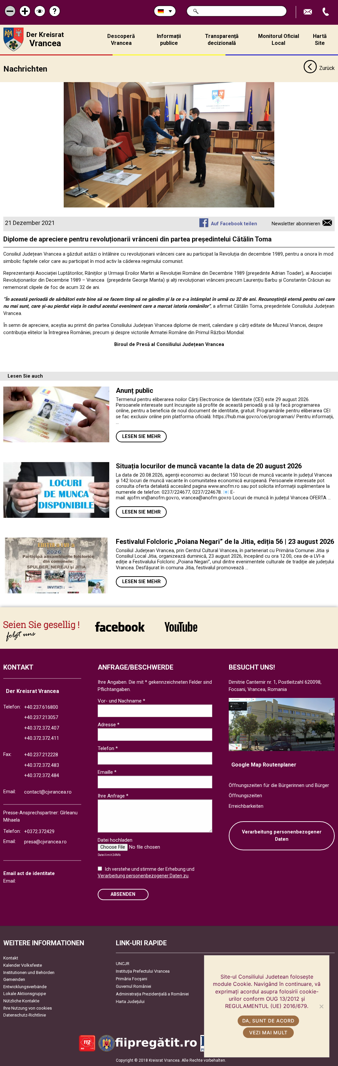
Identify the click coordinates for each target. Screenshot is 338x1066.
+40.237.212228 (41, 755)
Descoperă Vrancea (121, 39)
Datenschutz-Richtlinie (24, 1015)
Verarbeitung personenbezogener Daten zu (143, 875)
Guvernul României (133, 986)
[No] (321, 1006)
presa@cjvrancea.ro (45, 842)
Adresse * (108, 725)
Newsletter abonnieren (296, 224)
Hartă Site (320, 39)
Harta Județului (130, 1001)
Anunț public (134, 390)
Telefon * (108, 748)
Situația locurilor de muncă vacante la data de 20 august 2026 (209, 466)
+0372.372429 (39, 831)
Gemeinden (14, 979)
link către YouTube (180, 631)
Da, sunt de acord (268, 1020)
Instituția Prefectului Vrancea (143, 971)
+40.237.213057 (41, 717)
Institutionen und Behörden (28, 972)
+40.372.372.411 (41, 738)
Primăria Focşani (131, 978)
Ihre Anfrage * (113, 796)
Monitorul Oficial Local (278, 39)
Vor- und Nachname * (121, 701)
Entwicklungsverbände (25, 986)
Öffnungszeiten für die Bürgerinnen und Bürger (279, 785)
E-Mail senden (308, 12)
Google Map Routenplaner (263, 765)
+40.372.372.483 (41, 765)
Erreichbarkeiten (246, 806)
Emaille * (107, 772)
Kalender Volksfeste (22, 965)
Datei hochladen (115, 840)
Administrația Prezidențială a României (152, 993)
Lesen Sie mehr (141, 436)
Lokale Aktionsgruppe (24, 993)
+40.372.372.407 (41, 728)
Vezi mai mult (268, 1032)
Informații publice (169, 39)
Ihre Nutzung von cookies (27, 1008)
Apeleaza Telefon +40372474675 (326, 12)
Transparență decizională (222, 39)
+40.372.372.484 (41, 775)
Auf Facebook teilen (234, 224)
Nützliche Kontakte (21, 1000)
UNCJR (122, 963)
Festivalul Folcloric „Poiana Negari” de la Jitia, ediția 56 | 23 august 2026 (225, 542)
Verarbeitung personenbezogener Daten (281, 835)
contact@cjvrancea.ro (48, 792)
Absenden (123, 894)
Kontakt (10, 958)
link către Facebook (120, 631)
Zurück (327, 68)
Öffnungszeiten (245, 796)
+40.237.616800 (41, 707)
